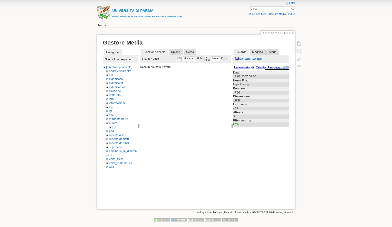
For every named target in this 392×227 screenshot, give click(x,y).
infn (111, 98)
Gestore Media (277, 14)
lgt (110, 110)
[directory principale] (119, 67)
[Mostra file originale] (261, 67)
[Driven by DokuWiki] (230, 219)
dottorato (115, 95)
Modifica (257, 51)
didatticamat (117, 87)
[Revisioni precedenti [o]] (299, 51)
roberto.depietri (119, 138)
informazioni (117, 103)
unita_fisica (116, 158)
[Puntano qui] (299, 59)
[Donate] (162, 219)
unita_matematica (120, 163)
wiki (111, 166)
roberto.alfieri (117, 135)
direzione (115, 90)
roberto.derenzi (119, 143)
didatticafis (116, 78)
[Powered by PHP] (179, 219)
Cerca (293, 8)
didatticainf (116, 83)
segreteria (115, 147)
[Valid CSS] (213, 219)
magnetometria (119, 118)
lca (111, 107)
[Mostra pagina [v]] (299, 43)
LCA (236, 124)
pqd (111, 130)
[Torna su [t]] (299, 66)
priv (114, 127)
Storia (272, 51)
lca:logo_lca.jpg (250, 58)
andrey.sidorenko (120, 70)
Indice (291, 14)
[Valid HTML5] (196, 219)
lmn (111, 115)
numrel (113, 123)
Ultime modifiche (257, 14)
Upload (175, 51)
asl (111, 75)
